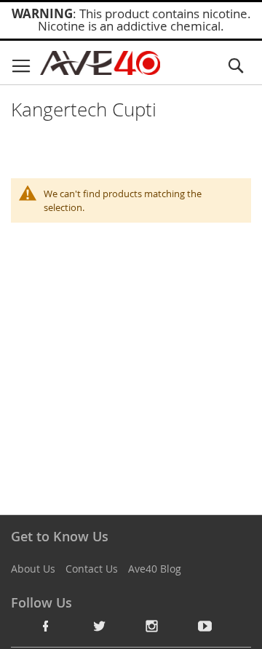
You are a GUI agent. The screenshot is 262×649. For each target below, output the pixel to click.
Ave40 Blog (154, 569)
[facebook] (46, 625)
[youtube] (205, 625)
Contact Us (92, 569)
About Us (33, 569)
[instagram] (152, 625)
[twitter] (99, 625)
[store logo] (100, 63)
